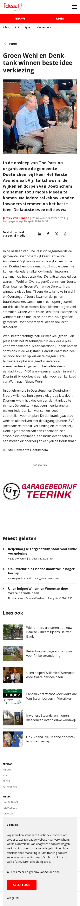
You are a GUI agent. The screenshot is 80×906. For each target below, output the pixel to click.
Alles (6, 27)
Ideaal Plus (10, 807)
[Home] (20, 7)
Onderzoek (44, 27)
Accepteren (21, 885)
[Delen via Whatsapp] (65, 234)
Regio (60, 18)
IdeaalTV (8, 813)
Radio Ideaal (10, 802)
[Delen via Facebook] (48, 234)
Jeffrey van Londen (16, 218)
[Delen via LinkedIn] (39, 234)
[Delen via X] (56, 234)
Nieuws (20, 18)
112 (17, 27)
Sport (28, 27)
